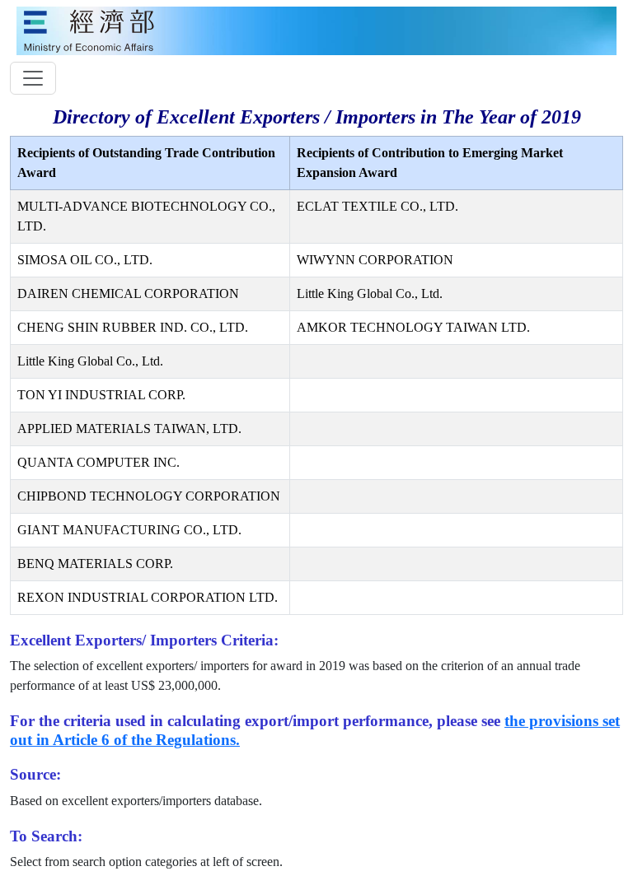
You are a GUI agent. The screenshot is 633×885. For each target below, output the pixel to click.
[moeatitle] (316, 29)
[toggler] (33, 78)
